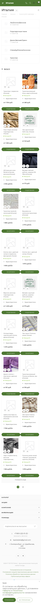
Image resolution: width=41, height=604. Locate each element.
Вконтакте (18, 556)
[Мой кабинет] (34, 3)
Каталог (5, 497)
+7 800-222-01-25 (21, 533)
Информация (7, 512)
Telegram (23, 556)
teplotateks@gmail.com (22, 540)
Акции (4, 502)
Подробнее (10, 109)
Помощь (5, 517)
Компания (6, 507)
